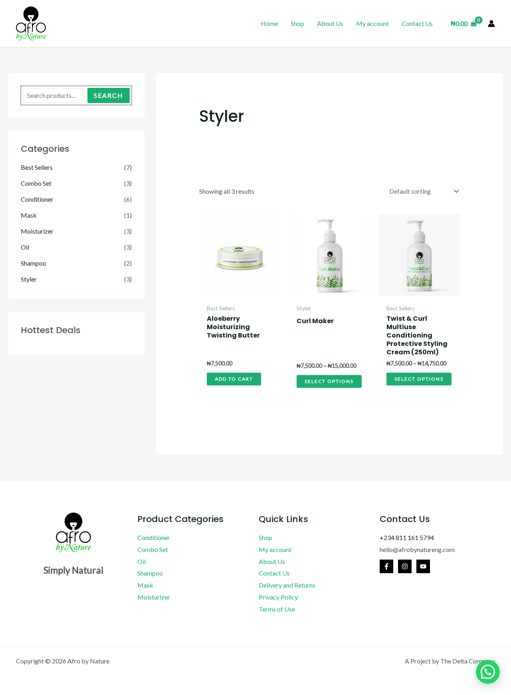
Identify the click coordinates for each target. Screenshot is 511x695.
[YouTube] (423, 566)
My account (372, 23)
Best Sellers (37, 167)
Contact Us (417, 23)
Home (269, 23)
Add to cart (234, 379)
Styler (29, 279)
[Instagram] (405, 566)
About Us (330, 23)
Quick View (240, 293)
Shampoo (33, 263)
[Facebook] (386, 566)
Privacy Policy (278, 597)
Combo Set (36, 183)
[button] (488, 672)
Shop (297, 23)
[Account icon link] (491, 23)
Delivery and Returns (287, 585)
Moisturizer (37, 231)
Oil (25, 247)
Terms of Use (277, 609)
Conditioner (37, 199)
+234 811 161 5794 (407, 537)
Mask (29, 215)
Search (108, 95)
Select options (329, 381)
